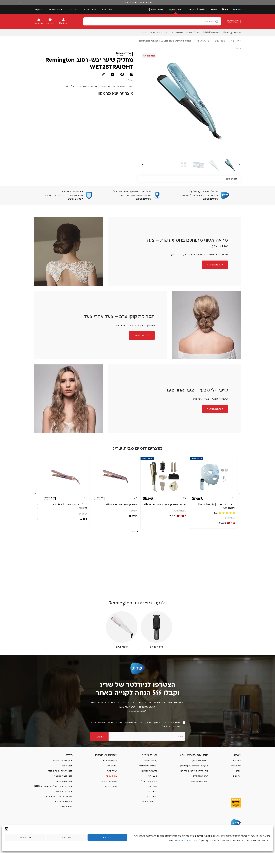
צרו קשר (38, 9)
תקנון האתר (67, 766)
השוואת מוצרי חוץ (200, 760)
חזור (237, 48)
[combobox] (152, 21)
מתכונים (237, 776)
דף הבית (237, 760)
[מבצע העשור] (213, 474)
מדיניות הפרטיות (184, 840)
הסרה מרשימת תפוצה (62, 801)
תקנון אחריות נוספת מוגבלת (60, 771)
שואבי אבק (152, 786)
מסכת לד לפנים (149, 801)
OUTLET (73, 9)
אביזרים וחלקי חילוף (148, 766)
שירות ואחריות (89, 9)
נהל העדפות (25, 837)
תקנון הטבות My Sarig (63, 776)
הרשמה (99, 736)
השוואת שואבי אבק (199, 781)
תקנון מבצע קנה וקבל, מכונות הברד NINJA (53, 786)
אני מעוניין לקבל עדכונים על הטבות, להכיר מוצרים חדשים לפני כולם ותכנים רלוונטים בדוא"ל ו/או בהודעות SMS (135, 724)
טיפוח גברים (151, 796)
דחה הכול (66, 837)
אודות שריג (106, 9)
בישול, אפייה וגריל (149, 781)
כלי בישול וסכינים (149, 771)
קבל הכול (107, 837)
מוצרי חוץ (152, 776)
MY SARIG (112, 766)
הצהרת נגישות (66, 806)
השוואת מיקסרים (200, 776)
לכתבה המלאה (215, 264)
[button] (6, 829)
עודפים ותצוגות (150, 760)
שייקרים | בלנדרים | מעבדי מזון (194, 766)
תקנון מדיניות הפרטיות (63, 760)
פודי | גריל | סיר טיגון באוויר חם (194, 771)
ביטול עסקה (111, 776)
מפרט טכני (231, 178)
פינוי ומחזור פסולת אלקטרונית (59, 796)
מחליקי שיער (203, 40)
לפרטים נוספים (210, 198)
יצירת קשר (112, 771)
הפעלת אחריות (110, 760)
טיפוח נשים (220, 40)
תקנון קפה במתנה (64, 781)
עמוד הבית (236, 40)
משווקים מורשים (55, 9)
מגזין (238, 771)
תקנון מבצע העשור (64, 791)
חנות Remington (232, 32)
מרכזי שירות (111, 786)
